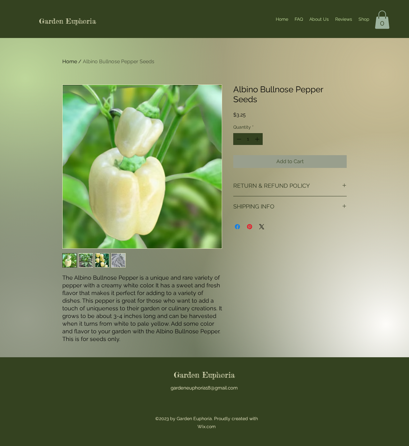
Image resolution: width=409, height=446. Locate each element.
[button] (382, 20)
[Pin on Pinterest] (249, 227)
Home (69, 61)
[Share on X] (262, 227)
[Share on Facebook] (237, 227)
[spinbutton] (248, 139)
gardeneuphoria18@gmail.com (204, 388)
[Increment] (258, 139)
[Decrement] (238, 139)
